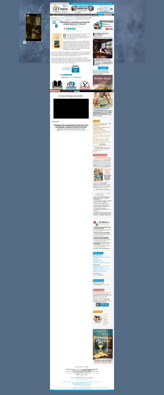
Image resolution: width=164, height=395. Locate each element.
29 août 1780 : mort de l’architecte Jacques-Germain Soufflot (102, 201)
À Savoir (95, 15)
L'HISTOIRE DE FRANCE (78, 369)
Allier (85, 387)
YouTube (105, 321)
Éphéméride (65, 15)
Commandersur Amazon (66, 68)
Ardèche (73, 388)
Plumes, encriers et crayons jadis (102, 135)
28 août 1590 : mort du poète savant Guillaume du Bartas (101, 206)
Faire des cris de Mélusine (100, 203)
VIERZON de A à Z (97, 260)
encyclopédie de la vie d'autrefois (84, 385)
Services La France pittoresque (76, 378)
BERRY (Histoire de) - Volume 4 (100, 271)
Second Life (106, 322)
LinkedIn (105, 316)
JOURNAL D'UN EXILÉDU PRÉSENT (103, 68)
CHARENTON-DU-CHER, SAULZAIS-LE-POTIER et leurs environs (101, 266)
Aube (84, 388)
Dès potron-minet (98, 146)
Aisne (83, 387)
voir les (75, 77)
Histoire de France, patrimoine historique (80, 382)
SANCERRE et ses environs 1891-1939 (102, 262)
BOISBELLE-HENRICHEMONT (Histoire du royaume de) (102, 257)
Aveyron (89, 388)
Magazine (55, 390)
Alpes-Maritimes (106, 387)
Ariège (81, 388)
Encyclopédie (60, 390)
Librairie (95, 390)
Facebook (105, 314)
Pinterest (105, 323)
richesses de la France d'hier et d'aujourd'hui (89, 381)
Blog (64, 390)
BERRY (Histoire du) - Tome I (100, 270)
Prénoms (104, 390)
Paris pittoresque (100, 390)
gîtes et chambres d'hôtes (77, 383)
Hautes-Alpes (99, 387)
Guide (58, 15)
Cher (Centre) (73, 17)
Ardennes (77, 388)
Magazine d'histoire (77, 384)
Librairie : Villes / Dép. (65, 17)
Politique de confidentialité (88, 378)
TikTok (104, 320)
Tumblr (105, 324)
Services (108, 390)
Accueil (59, 17)
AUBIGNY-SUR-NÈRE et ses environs (101, 268)
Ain (80, 387)
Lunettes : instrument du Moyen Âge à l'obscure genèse (102, 142)
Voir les (98, 275)
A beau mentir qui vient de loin (102, 145)
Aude (87, 388)
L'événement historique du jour (82, 379)
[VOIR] (86, 3)
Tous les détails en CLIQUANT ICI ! (100, 109)
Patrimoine (89, 15)
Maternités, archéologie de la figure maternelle (101, 150)
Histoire (74, 15)
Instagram (105, 318)
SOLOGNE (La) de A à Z (98, 261)
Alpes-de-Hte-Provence (91, 387)
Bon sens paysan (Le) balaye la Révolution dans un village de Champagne (102, 198)
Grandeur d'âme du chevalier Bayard (101, 137)
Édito (53, 15)
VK (103, 317)
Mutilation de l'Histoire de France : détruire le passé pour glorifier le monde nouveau (102, 132)
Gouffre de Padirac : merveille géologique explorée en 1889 (101, 140)
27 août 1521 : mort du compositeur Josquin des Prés (100, 208)
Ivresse (96, 151)
